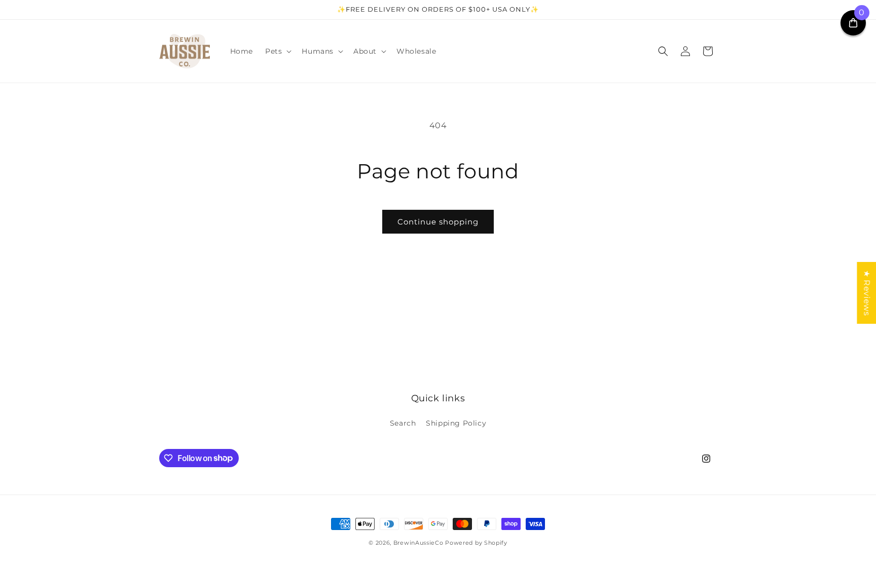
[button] (277, 51)
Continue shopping (438, 222)
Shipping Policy (456, 423)
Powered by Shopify (476, 542)
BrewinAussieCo (418, 542)
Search (403, 423)
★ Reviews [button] (866, 292)
